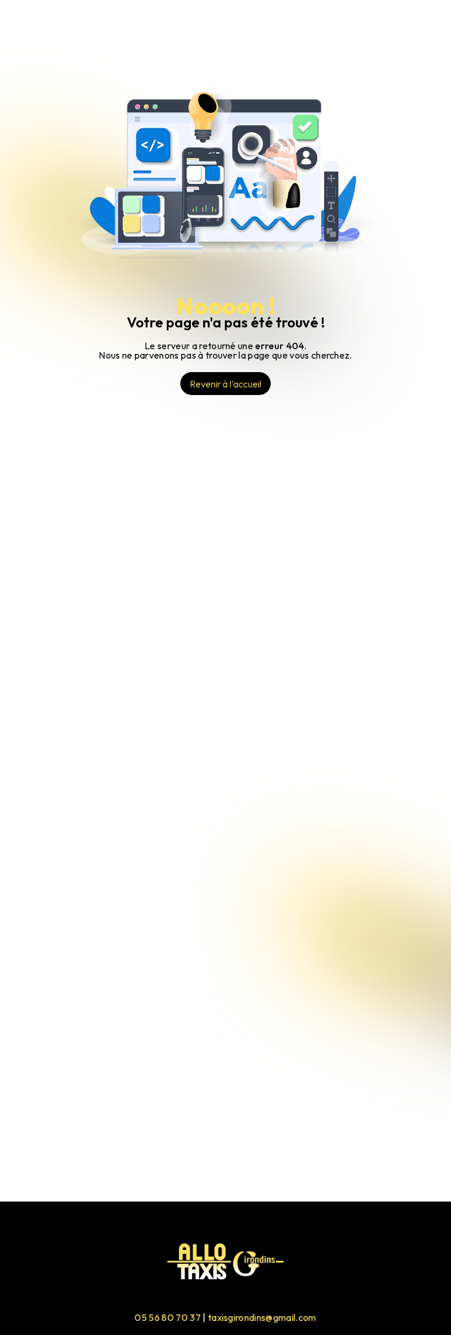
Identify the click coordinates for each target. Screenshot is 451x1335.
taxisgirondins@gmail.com (262, 1317)
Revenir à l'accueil (225, 384)
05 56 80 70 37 (167, 1317)
